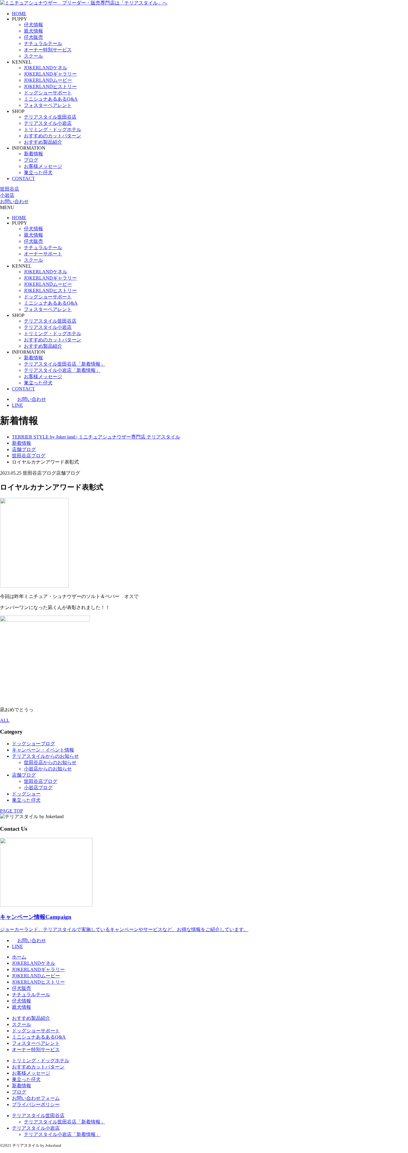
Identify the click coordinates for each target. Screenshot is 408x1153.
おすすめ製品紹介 (43, 142)
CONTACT (23, 178)
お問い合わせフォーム (36, 1098)
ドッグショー (26, 793)
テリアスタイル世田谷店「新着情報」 (64, 364)
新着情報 (33, 153)
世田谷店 (9, 188)
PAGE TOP (11, 810)
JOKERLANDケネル (45, 67)
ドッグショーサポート (48, 92)
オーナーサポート (43, 253)
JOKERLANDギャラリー (50, 73)
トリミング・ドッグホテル (52, 129)
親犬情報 (33, 30)
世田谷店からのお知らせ (50, 762)
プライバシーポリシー (36, 1104)
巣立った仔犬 (38, 172)
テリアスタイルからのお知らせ (45, 756)
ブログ (31, 159)
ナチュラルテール (43, 43)
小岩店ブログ (38, 787)
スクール (33, 56)
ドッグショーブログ (33, 743)
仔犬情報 (33, 24)
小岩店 (7, 195)
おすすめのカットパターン (52, 135)
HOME (19, 13)
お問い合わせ (14, 201)
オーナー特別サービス (48, 49)
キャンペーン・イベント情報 (43, 749)
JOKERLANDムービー (48, 80)
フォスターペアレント (48, 105)
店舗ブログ (24, 775)
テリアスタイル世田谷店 (50, 116)
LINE (17, 405)
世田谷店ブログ (40, 781)
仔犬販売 (33, 37)
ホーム (19, 956)
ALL (5, 720)
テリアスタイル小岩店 (48, 123)
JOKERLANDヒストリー (50, 86)
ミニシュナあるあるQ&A (51, 99)
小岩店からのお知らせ (48, 768)
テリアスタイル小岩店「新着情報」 (62, 370)
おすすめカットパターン (38, 1066)
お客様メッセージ (43, 166)
